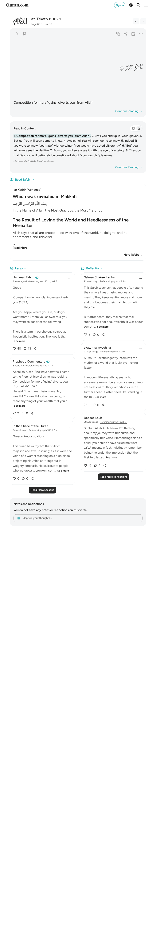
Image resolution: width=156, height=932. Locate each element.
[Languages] (131, 5)
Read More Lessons (42, 490)
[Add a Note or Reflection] (133, 33)
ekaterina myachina (97, 347)
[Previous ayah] (136, 21)
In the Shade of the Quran (30, 426)
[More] (141, 33)
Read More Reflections (113, 476)
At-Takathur (41, 19)
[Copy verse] (118, 33)
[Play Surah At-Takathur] (17, 33)
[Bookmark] (24, 33)
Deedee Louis (93, 418)
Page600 (36, 24)
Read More (20, 248)
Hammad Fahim (23, 277)
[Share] (125, 33)
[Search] (138, 5)
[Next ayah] (143, 21)
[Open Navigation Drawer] (146, 5)
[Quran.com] (17, 5)
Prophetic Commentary (29, 361)
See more (19, 341)
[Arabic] (133, 128)
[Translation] (139, 128)
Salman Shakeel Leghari (100, 277)
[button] (138, 68)
